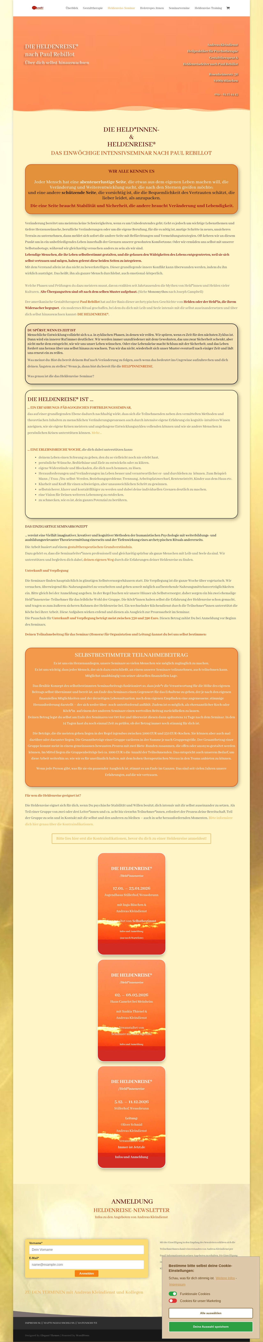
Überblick (72, 8)
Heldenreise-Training (208, 8)
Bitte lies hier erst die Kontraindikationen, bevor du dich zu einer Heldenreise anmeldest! (131, 838)
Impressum (177, 1284)
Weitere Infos (225, 1278)
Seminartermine (179, 8)
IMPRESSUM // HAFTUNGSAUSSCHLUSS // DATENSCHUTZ (61, 1323)
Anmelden (86, 1273)
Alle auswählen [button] (210, 1313)
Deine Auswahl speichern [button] (211, 1326)
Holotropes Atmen (152, 8)
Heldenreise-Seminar (121, 8)
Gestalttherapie (93, 8)
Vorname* (35, 1243)
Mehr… (97, 433)
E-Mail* (34, 1258)
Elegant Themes (50, 1335)
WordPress (82, 1335)
